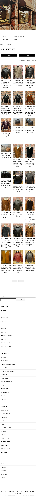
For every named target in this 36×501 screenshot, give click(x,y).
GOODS (27, 55)
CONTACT (5, 39)
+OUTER (3, 310)
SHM (2, 456)
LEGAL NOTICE (25, 491)
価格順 (28, 60)
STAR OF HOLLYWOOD (7, 371)
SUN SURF (4, 374)
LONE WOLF (4, 378)
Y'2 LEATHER (8, 45)
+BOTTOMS (4, 317)
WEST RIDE (4, 332)
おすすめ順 (22, 60)
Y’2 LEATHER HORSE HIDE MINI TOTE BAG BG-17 (18, 187)
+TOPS (3, 314)
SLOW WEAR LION (6, 427)
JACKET (9, 55)
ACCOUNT (4, 474)
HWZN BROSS (5, 403)
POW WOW (4, 417)
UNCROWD (4, 399)
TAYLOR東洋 (4, 360)
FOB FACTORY (5, 392)
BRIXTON (3, 434)
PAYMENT (4, 467)
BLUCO (3, 396)
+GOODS (3, 321)
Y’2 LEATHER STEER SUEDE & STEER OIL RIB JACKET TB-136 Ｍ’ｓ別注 (30, 216)
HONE (4, 36)
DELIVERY (4, 470)
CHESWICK (4, 350)
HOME (1, 45)
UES (2, 385)
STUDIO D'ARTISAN (6, 381)
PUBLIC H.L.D (5, 438)
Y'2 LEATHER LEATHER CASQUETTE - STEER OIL (18, 129)
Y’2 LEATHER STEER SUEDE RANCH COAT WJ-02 (6, 214)
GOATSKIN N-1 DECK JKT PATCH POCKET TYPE (18, 267)
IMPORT (3, 420)
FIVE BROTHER (5, 442)
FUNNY (3, 424)
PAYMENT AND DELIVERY (18, 36)
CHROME (3, 431)
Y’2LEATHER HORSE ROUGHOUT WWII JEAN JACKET (18, 82)
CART (15, 39)
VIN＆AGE (4, 406)
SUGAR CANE (5, 343)
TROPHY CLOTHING (6, 336)
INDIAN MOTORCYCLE (8, 364)
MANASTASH (4, 445)
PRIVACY (32, 491)
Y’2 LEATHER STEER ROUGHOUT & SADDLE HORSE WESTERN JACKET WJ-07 (30, 110)
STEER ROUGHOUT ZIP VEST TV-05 (6, 267)
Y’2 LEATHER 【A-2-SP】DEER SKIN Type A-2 (30, 187)
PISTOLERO (4, 452)
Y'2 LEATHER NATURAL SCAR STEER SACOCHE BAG (6, 155)
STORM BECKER (5, 449)
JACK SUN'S (4, 410)
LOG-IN (3, 478)
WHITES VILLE (5, 353)
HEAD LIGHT (4, 367)
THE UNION (4, 389)
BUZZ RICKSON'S (6, 346)
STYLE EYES (4, 357)
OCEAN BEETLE (5, 413)
